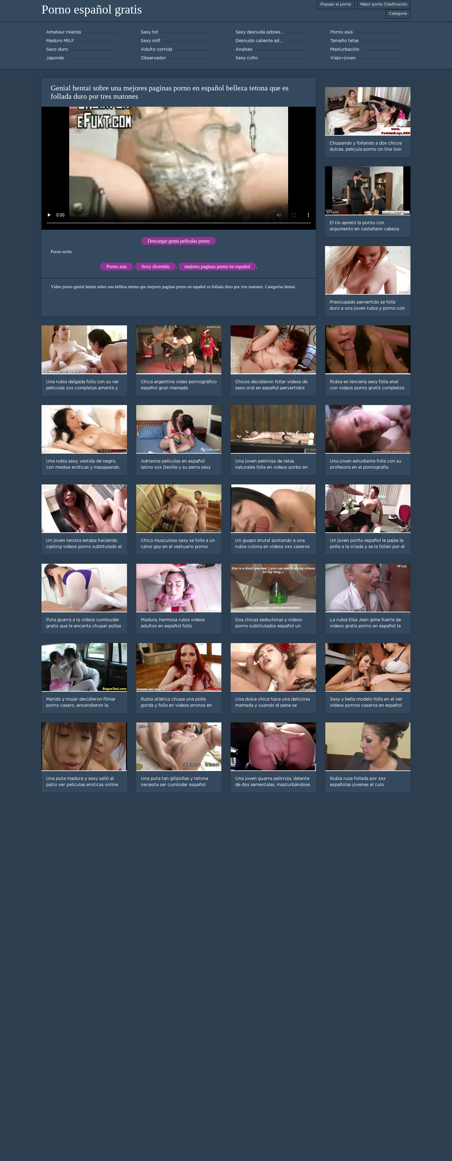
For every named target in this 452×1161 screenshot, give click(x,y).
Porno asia (116, 266)
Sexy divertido (155, 266)
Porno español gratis (92, 9)
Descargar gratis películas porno (179, 241)
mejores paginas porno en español (217, 266)
